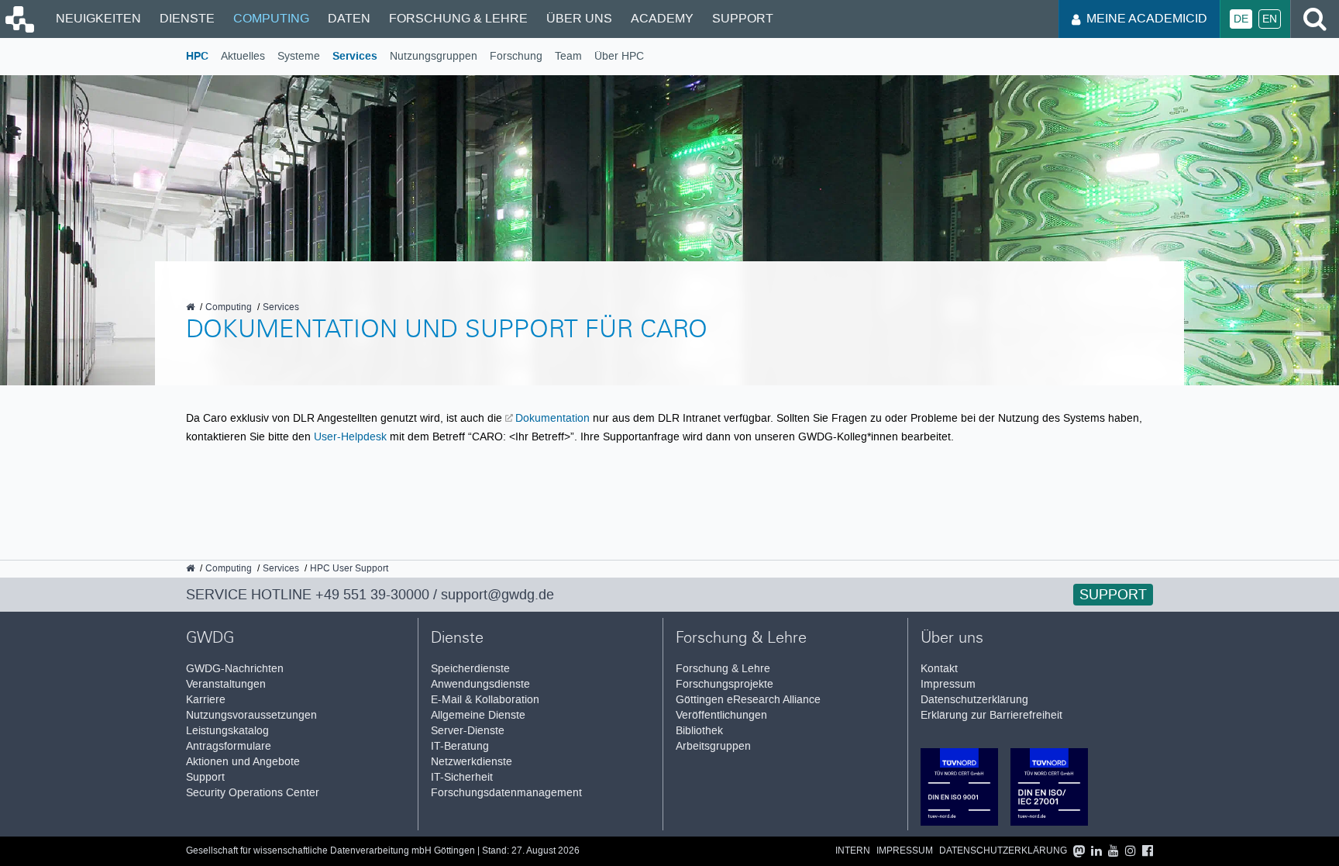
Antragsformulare (228, 746)
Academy (662, 18)
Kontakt (939, 669)
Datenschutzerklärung (974, 700)
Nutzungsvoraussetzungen (251, 715)
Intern (852, 851)
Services (354, 56)
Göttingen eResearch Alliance (748, 700)
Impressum (948, 684)
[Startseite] (18, 28)
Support (742, 18)
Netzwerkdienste (471, 762)
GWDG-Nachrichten (235, 669)
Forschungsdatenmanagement (506, 793)
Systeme (298, 56)
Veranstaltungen (226, 684)
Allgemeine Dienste (478, 715)
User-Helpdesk (350, 436)
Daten (349, 18)
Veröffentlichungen (721, 715)
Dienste (187, 18)
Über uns (579, 18)
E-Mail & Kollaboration (485, 700)
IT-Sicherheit (462, 777)
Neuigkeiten (98, 18)
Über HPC (619, 56)
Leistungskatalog (227, 731)
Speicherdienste (470, 669)
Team (568, 56)
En (1269, 19)
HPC (197, 56)
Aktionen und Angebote (243, 762)
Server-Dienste (467, 731)
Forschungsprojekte (724, 684)
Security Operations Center (252, 793)
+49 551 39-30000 (372, 594)
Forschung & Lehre (458, 18)
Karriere (205, 700)
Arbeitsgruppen (713, 746)
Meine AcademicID (1146, 18)
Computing (271, 18)
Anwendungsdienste (480, 684)
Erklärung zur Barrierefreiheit (991, 715)
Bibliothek (699, 731)
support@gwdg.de (497, 594)
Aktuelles (243, 56)
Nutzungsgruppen (433, 56)
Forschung (516, 56)
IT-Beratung (460, 746)
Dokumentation (552, 418)
